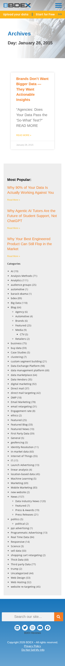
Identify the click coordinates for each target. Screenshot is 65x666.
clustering (17, 357)
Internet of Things (21, 456)
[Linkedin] (17, 628)
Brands (19, 320)
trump (14, 568)
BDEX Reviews (32, 633)
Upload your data (15, 14)
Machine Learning (22, 478)
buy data (16, 348)
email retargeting (21, 406)
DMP (13, 397)
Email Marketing (21, 402)
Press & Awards (24, 510)
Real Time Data (20, 537)
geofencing (17, 442)
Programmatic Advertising (26, 532)
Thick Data (17, 559)
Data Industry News (27, 501)
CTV (22, 334)
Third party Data (21, 564)
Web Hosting (18, 582)
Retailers (20, 339)
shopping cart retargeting (26, 555)
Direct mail (17, 388)
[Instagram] (32, 628)
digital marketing (21, 384)
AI (12, 271)
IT (12, 460)
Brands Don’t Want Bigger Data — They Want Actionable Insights (32, 89)
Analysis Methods (21, 276)
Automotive (22, 316)
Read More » (23, 135)
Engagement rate (21, 411)
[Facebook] (48, 628)
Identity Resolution (22, 447)
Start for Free (45, 14)
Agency (19, 311)
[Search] (58, 616)
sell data (16, 550)
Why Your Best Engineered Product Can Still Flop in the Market (29, 244)
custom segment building (26, 361)
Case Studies (18, 352)
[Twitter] (25, 628)
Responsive (18, 541)
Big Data (16, 303)
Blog (13, 307)
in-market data (20, 451)
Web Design (18, 577)
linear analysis (19, 469)
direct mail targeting (23, 393)
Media (19, 330)
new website (18, 492)
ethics (14, 415)
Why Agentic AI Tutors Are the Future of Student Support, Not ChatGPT (32, 216)
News (14, 496)
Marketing (17, 483)
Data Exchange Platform (25, 366)
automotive (17, 289)
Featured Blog (19, 424)
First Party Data (20, 433)
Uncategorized (19, 573)
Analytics (16, 280)
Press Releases (24, 514)
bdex (14, 298)
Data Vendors (19, 379)
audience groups (21, 284)
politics (15, 519)
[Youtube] (40, 628)
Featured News (20, 429)
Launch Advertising (22, 465)
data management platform (27, 370)
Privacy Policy (32, 646)
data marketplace (21, 375)
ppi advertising (20, 528)
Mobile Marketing (21, 487)
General (15, 438)
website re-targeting (23, 586)
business (16, 343)
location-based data (23, 474)
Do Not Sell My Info (32, 649)
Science (15, 546)
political (20, 523)
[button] (58, 5)
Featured (20, 325)
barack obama (19, 293)
